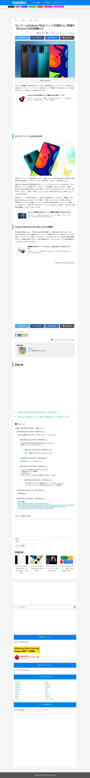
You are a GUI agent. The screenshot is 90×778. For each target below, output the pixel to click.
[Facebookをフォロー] (19, 335)
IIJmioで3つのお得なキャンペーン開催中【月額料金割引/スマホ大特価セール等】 (43, 417)
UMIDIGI (47, 684)
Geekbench (71, 262)
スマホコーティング (58, 2)
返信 (43, 431)
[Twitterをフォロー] (16, 335)
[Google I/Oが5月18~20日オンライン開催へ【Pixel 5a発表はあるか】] (67, 559)
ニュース (58, 33)
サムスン (55, 340)
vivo (46, 689)
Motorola (47, 696)
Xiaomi (17, 682)
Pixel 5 (18, 6)
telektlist (19, 3)
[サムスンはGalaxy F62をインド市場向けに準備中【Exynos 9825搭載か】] (52, 38)
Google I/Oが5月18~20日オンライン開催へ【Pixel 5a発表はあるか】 (67, 568)
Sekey (30, 348)
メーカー (64, 33)
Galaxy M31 (27, 200)
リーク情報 (51, 33)
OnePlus (18, 684)
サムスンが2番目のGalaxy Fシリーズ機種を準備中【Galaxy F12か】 (49, 212)
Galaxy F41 (62, 340)
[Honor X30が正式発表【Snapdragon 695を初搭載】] (37, 559)
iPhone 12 (11, 6)
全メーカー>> (49, 698)
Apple (17, 694)
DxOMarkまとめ (59, 6)
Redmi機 (40, 6)
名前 (16, 538)
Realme (47, 687)
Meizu (17, 696)
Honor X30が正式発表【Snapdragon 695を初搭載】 (37, 568)
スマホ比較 (46, 2)
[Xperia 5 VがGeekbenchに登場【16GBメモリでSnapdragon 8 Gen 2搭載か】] (22, 559)
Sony (46, 691)
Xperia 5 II (24, 6)
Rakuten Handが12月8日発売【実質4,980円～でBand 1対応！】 (38, 412)
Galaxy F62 (70, 340)
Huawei (17, 687)
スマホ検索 (36, 2)
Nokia (17, 698)
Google (17, 691)
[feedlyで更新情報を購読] (23, 335)
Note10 (27, 234)
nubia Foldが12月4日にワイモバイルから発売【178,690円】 (52, 568)
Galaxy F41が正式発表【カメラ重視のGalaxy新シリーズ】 (46, 95)
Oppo (46, 682)
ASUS (47, 694)
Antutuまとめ (48, 6)
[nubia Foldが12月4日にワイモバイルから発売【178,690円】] (52, 559)
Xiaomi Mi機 (32, 6)
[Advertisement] (44, 13)
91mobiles (64, 262)
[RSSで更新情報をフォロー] (26, 335)
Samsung (71, 33)
